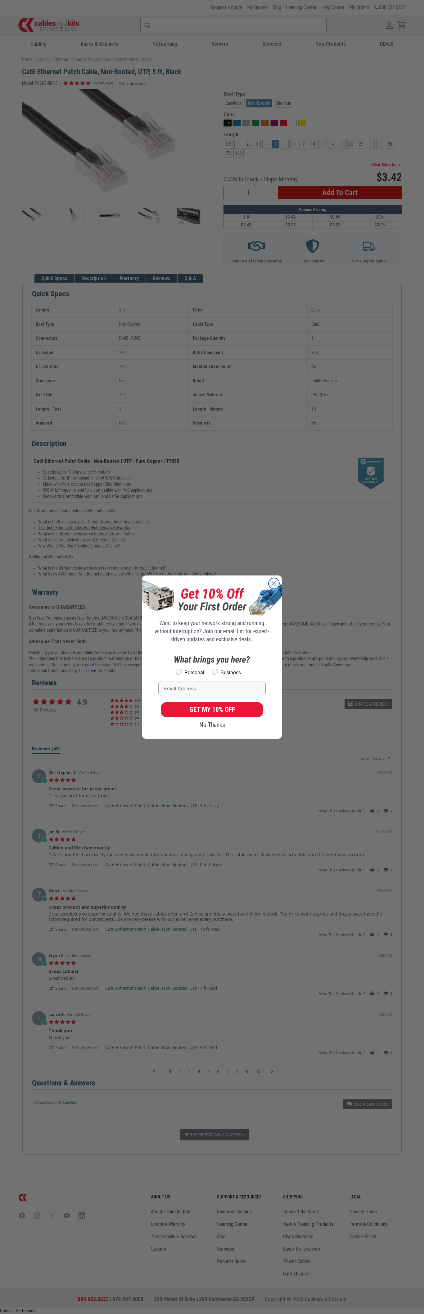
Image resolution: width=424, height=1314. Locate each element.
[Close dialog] (273, 583)
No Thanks (212, 725)
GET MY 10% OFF (212, 709)
